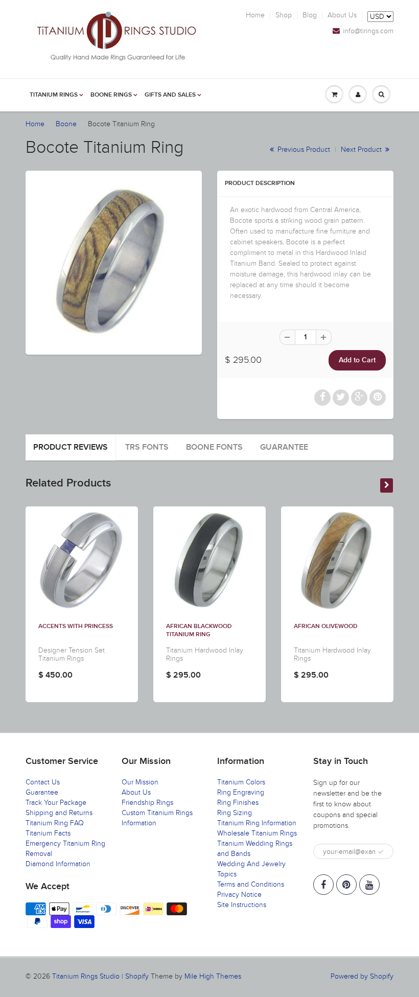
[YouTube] (369, 884)
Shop (283, 15)
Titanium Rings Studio (86, 976)
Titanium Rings (54, 95)
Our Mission (140, 782)
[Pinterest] (346, 884)
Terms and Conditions (250, 884)
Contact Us (43, 782)
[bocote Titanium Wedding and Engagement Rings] (113, 261)
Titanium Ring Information (256, 823)
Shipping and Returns (59, 812)
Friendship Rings (147, 802)
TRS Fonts (147, 447)
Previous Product (302, 149)
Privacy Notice (239, 894)
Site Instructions (241, 904)
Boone (66, 124)
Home (255, 15)
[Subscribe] (380, 852)
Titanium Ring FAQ (55, 823)
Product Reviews (70, 447)
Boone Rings (111, 95)
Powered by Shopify (362, 976)
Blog (309, 15)
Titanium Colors (241, 782)
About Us (342, 15)
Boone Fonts (214, 447)
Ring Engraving (240, 792)
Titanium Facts (48, 833)
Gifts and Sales (170, 95)
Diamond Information (58, 864)
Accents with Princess (75, 626)
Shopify (137, 976)
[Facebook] (323, 884)
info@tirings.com (368, 31)
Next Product (362, 149)
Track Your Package (56, 802)
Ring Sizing (234, 812)
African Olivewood (326, 626)
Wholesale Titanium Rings (257, 833)
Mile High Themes (212, 976)
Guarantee (284, 447)
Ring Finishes (238, 802)
